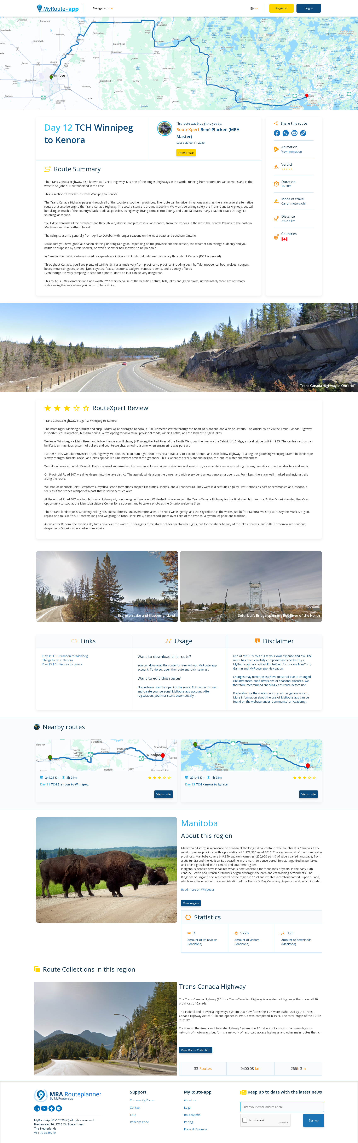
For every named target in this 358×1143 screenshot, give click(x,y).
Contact (135, 1107)
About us (190, 1100)
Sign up (314, 1120)
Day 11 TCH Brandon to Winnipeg (65, 656)
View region (191, 903)
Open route (186, 153)
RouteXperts (192, 1115)
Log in (309, 8)
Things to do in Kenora (57, 660)
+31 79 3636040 (45, 1133)
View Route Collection (195, 1050)
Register (281, 8)
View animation (291, 151)
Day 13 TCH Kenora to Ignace (62, 664)
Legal (187, 1107)
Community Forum (142, 1100)
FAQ (133, 1115)
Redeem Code (139, 1122)
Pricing (188, 1122)
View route (163, 794)
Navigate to (101, 8)
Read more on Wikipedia (197, 889)
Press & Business (195, 1129)
